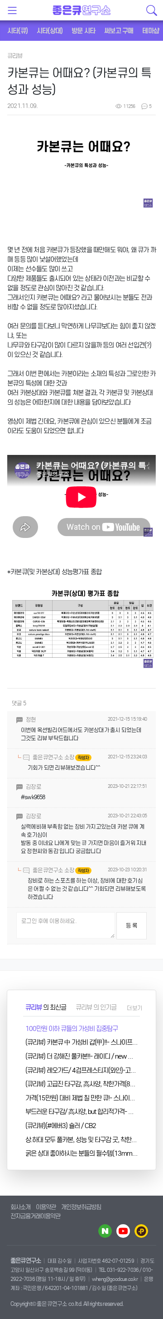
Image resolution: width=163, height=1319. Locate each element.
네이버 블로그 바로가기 (105, 1231)
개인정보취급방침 (81, 1207)
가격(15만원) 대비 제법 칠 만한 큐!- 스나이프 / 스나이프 (93, 1098)
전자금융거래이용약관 (35, 1216)
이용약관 (46, 1207)
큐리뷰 (15, 56)
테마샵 (150, 31)
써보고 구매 (118, 31)
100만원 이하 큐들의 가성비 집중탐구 (71, 1029)
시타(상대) (49, 31)
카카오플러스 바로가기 (141, 1231)
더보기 (134, 1008)
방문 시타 (83, 31)
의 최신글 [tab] (45, 1007)
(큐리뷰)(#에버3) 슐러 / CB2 (60, 1126)
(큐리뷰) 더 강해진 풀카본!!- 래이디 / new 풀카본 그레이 (93, 1056)
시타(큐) (17, 31)
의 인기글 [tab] (96, 1007)
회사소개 (20, 1207)
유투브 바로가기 (123, 1231)
